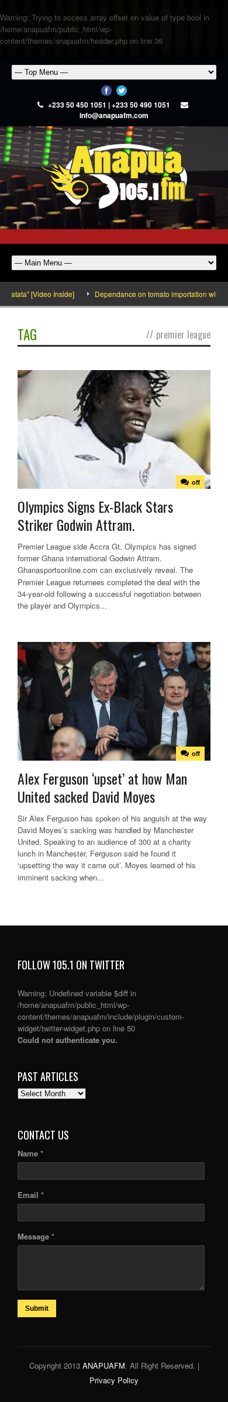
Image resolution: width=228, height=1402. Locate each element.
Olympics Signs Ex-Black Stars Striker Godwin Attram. (95, 515)
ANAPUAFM (103, 1365)
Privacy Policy (114, 1380)
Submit (37, 1308)
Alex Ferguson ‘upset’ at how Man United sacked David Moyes (102, 787)
